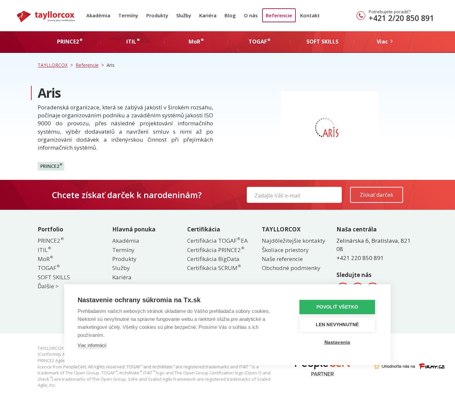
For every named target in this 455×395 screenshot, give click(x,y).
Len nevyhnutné (337, 324)
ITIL (44, 250)
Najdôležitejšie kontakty (293, 240)
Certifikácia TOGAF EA (217, 240)
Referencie (279, 15)
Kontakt (310, 15)
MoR (45, 259)
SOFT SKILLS (54, 277)
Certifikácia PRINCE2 (215, 250)
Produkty (157, 15)
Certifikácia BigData (213, 259)
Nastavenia (337, 342)
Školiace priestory (285, 250)
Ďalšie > (48, 286)
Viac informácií (92, 345)
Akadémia (98, 15)
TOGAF (48, 268)
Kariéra (208, 15)
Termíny (128, 15)
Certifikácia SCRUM (213, 268)
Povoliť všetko (337, 307)
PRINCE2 (51, 166)
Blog (230, 15)
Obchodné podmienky (291, 268)
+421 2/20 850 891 (401, 18)
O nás (251, 15)
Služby (183, 15)
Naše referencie (282, 259)
